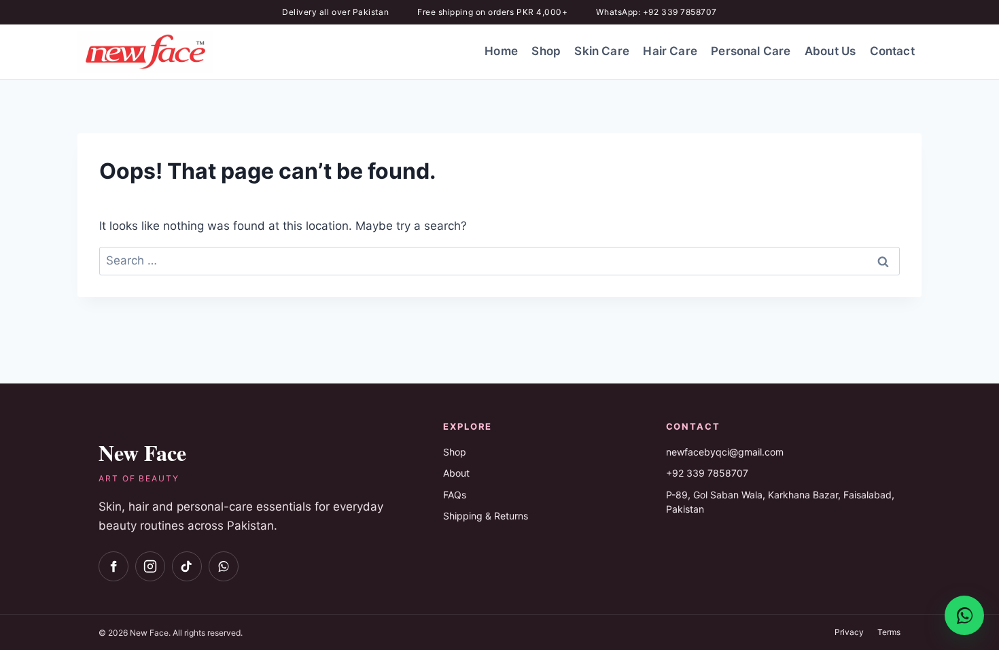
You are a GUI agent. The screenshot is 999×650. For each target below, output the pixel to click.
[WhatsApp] (224, 566)
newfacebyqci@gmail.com (725, 452)
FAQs (454, 494)
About (456, 473)
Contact (892, 51)
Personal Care (750, 51)
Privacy (849, 632)
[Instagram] (150, 566)
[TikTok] (187, 566)
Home (501, 51)
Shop (546, 51)
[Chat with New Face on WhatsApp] (964, 615)
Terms (888, 632)
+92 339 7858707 (707, 473)
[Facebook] (113, 566)
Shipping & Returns (485, 515)
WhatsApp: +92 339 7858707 (656, 12)
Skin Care (601, 51)
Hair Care (670, 51)
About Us (830, 51)
